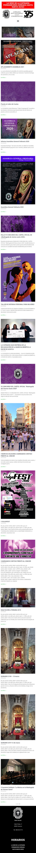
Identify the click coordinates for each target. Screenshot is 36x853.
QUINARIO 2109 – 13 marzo (10, 676)
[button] (18, 21)
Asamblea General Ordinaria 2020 (12, 207)
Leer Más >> (3, 77)
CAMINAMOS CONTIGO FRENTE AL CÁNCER (16, 561)
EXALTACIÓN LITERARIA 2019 (11, 610)
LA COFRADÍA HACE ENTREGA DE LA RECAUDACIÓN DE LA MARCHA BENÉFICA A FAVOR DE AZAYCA (16, 347)
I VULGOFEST (5, 521)
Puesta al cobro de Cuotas (9, 104)
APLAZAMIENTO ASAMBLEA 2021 (12, 67)
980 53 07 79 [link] (19, 830)
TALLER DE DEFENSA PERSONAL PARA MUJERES (17, 304)
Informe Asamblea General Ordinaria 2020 (15, 141)
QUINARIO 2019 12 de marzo (10, 743)
